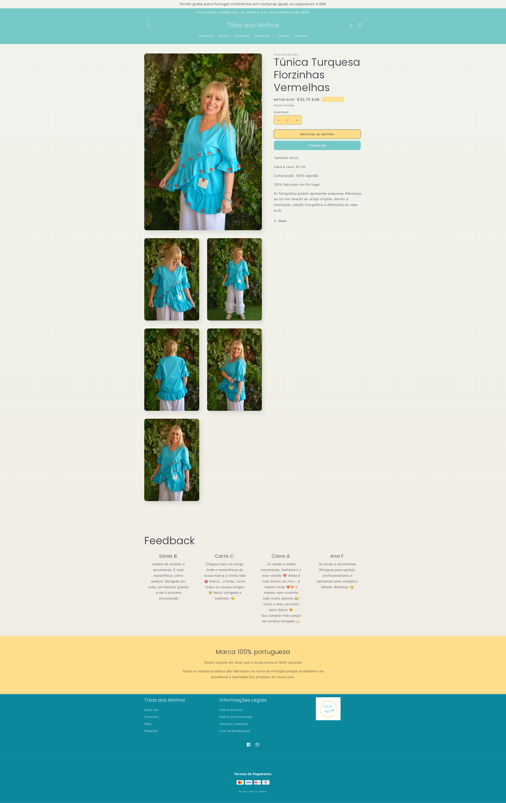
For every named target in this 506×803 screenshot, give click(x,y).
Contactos (151, 716)
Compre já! (317, 145)
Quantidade (281, 112)
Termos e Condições (233, 724)
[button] (148, 25)
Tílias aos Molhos (258, 791)
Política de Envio (231, 710)
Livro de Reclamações (234, 731)
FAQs (147, 724)
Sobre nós (151, 710)
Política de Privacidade (235, 716)
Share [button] (282, 221)
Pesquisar (151, 731)
